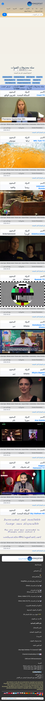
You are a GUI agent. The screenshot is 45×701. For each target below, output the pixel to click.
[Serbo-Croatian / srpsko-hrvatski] (5, 693)
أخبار (41, 8)
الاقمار (27, 8)
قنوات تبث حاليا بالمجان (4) (30, 614)
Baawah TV (37, 80)
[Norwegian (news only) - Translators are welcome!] (31, 693)
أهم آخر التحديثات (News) (33, 585)
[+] (36, 8)
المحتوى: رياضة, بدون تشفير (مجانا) (32, 666)
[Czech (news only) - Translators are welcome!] (20, 693)
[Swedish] (33, 693)
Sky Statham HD (10, 83)
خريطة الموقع (28, 11)
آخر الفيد (39, 676)
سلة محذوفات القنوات (35, 641)
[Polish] (22, 693)
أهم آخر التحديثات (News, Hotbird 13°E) (29, 596)
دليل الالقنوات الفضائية (35, 632)
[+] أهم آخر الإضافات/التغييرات (33, 605)
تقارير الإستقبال (37, 627)
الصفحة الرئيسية (22, 558)
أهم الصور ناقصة (37, 645)
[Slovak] (18, 693)
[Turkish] (9, 693)
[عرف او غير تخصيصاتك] (3, 4)
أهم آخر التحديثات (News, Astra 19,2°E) (29, 601)
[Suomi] (14, 693)
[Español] (27, 693)
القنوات (21, 8)
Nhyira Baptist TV (10, 80)
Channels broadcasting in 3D (30, 654)
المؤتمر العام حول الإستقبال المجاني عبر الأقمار (29, 677)
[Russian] (7, 693)
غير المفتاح (42, 132)
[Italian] (25, 693)
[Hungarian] (40, 694)
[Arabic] (11, 693)
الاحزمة (15, 8)
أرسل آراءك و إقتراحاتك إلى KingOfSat (31, 581)
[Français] (40, 693)
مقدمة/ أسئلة (38, 564)
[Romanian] (42, 694)
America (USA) (7, 77)
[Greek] (16, 693)
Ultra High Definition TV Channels (28, 650)
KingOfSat (10, 698)
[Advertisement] (22, 41)
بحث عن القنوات (35, 619)
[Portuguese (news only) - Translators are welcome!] (29, 693)
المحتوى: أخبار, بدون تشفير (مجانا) (32, 667)
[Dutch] (38, 693)
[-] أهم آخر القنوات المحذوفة (34, 610)
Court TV (39, 77)
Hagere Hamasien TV (24, 83)
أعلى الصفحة (35, 132)
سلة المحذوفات (38, 11)
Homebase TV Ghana (23, 80)
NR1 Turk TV (30, 77)
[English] (42, 693)
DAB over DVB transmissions (33, 658)
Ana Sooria (36, 83)
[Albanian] (38, 694)
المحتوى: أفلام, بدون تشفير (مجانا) (32, 669)
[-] (32, 8)
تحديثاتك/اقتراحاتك (36, 576)
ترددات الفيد (38, 674)
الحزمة (8, 8)
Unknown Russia (19, 77)
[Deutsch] (36, 693)
